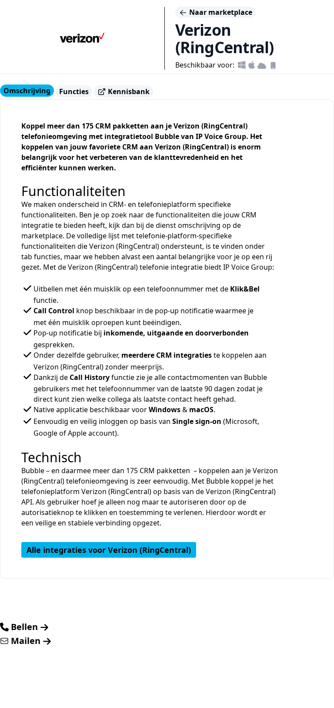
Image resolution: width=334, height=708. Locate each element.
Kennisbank (128, 91)
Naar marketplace (219, 12)
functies (47, 256)
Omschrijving (26, 90)
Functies (74, 91)
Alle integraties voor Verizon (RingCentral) (109, 550)
